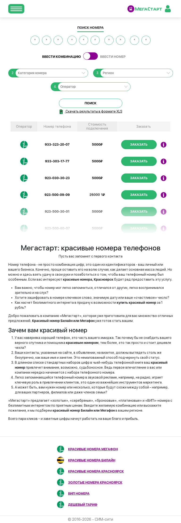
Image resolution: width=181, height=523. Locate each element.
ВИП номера (79, 493)
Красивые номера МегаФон (93, 449)
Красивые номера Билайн (91, 460)
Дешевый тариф (82, 504)
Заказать (139, 144)
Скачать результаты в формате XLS (93, 111)
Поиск (90, 103)
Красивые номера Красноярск (96, 471)
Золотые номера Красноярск (95, 482)
